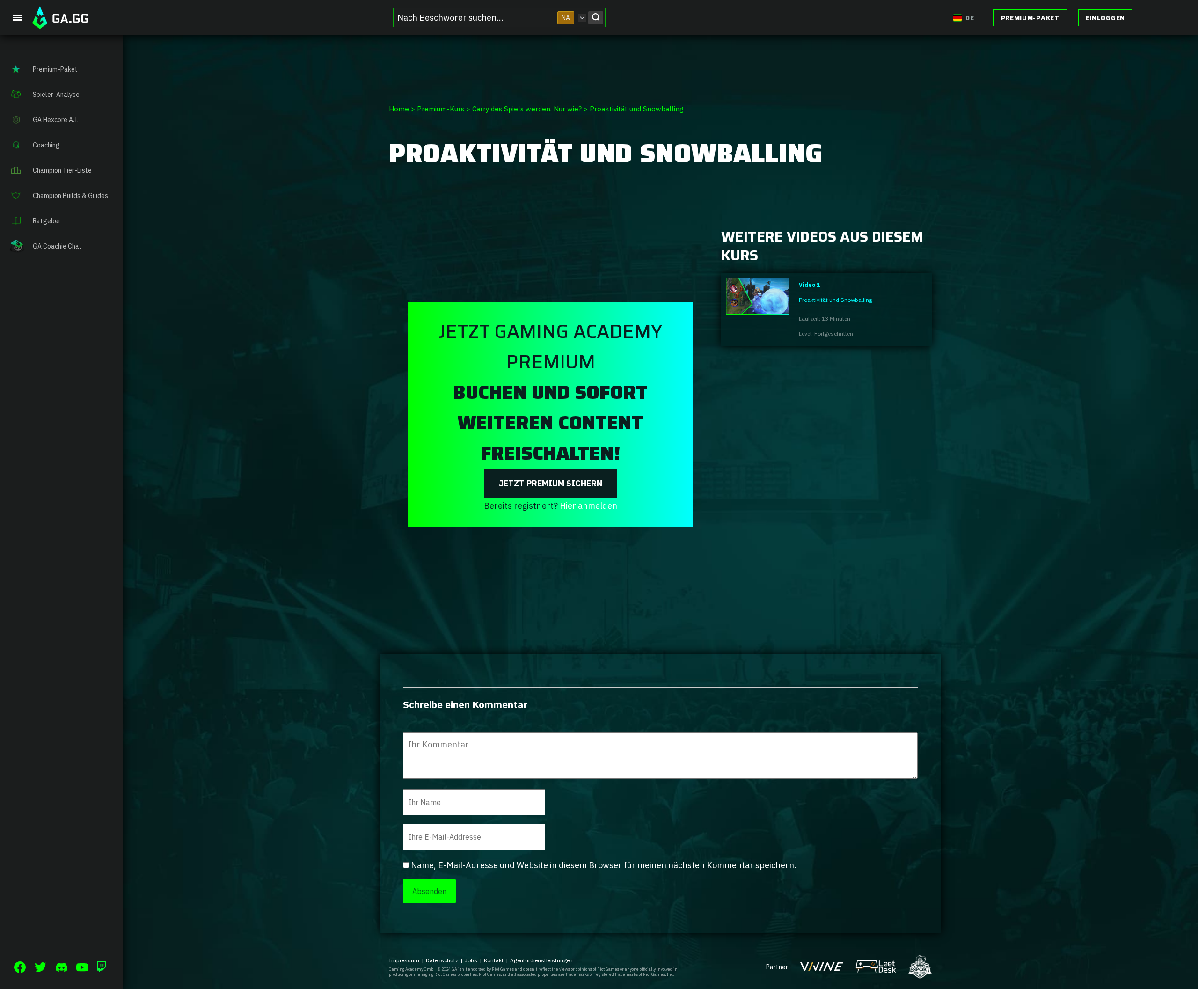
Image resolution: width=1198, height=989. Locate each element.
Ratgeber (47, 221)
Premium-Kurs (440, 108)
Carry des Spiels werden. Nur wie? (527, 108)
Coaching (46, 145)
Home (399, 108)
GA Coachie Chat (57, 246)
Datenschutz (442, 960)
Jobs (471, 960)
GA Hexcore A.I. (56, 120)
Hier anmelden (588, 505)
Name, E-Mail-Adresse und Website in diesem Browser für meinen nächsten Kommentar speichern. (603, 865)
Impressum (404, 960)
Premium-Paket (1030, 18)
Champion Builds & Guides (70, 195)
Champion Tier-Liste (62, 170)
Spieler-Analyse (56, 94)
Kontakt (494, 960)
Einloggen (1105, 18)
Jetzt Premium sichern (550, 483)
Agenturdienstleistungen (541, 960)
